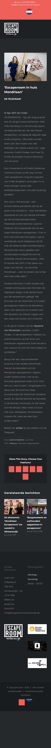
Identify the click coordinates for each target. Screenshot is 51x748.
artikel (19, 428)
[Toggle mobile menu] (45, 32)
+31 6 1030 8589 (28, 2)
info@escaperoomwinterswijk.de (22, 609)
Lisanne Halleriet (16, 440)
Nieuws (13, 443)
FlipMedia (25, 691)
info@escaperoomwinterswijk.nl (25, 5)
